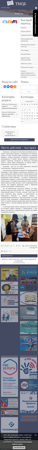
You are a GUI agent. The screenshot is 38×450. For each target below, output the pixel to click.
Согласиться (19, 447)
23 (22, 118)
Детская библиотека (8, 112)
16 (22, 116)
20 (32, 116)
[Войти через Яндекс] (11, 86)
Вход (23, 263)
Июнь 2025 (30, 101)
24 (25, 118)
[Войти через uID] (4, 86)
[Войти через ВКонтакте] (8, 86)
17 (25, 116)
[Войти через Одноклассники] (14, 86)
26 (29, 118)
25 (27, 118)
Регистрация (17, 263)
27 (32, 118)
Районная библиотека (9, 104)
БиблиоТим (33, 246)
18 (27, 116)
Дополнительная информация (19, 139)
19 (29, 116)
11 (27, 113)
